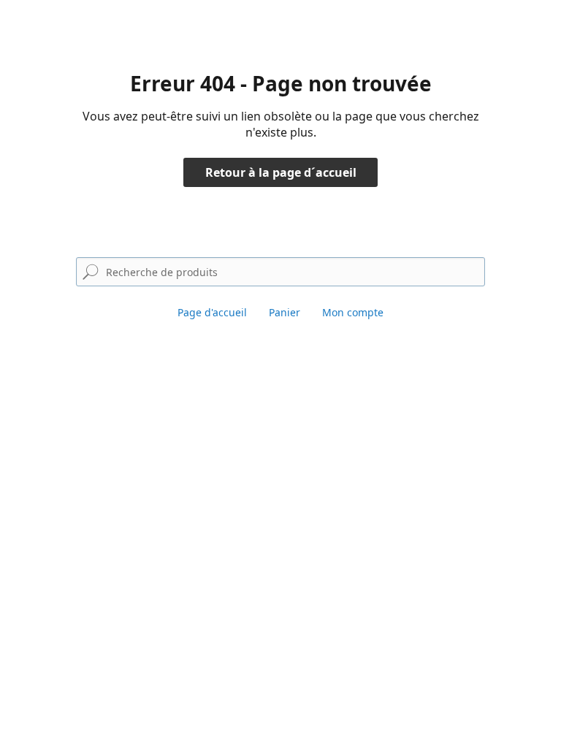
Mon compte (352, 312)
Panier (284, 312)
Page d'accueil (212, 312)
